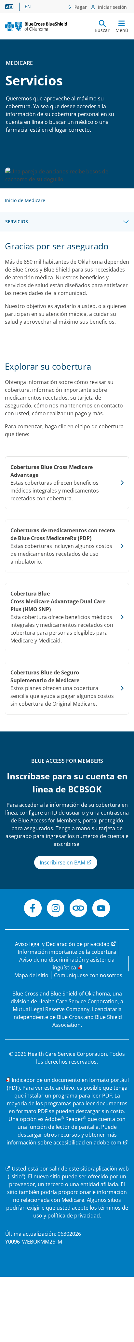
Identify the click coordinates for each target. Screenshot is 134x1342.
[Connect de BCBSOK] (78, 909)
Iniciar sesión (112, 7)
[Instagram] (55, 909)
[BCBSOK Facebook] (33, 909)
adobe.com (107, 1142)
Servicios (16, 221)
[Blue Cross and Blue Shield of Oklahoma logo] (36, 26)
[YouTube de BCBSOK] (101, 909)
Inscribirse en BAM (63, 862)
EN (28, 6)
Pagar (80, 7)
